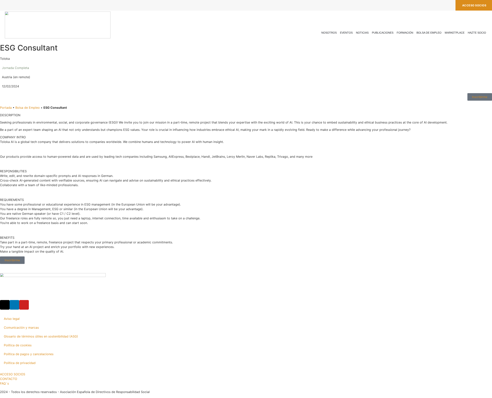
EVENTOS (346, 32)
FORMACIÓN (405, 32)
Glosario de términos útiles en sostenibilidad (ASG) (41, 336)
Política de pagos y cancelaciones (28, 354)
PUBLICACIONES (382, 32)
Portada (6, 107)
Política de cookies (18, 345)
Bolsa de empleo (428, 32)
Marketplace (455, 32)
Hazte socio (477, 32)
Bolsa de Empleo (27, 107)
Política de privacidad (20, 363)
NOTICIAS (362, 32)
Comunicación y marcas (21, 327)
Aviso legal (12, 319)
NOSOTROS (329, 32)
